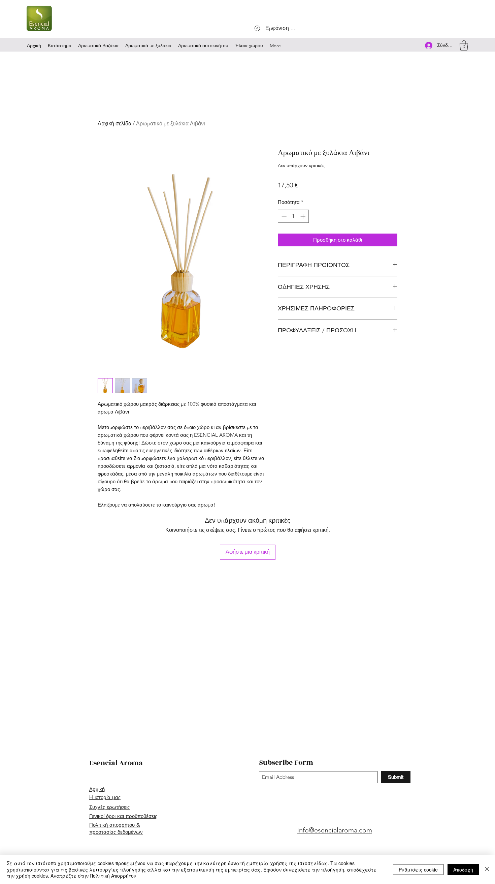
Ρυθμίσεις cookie (418, 869)
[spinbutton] (293, 216)
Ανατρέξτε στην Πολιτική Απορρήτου (93, 875)
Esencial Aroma (116, 763)
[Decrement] (283, 216)
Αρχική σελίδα (114, 123)
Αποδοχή (463, 869)
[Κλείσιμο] (487, 869)
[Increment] (303, 216)
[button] (464, 45)
